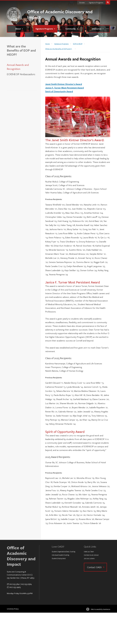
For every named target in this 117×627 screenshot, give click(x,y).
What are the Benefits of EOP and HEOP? (21, 50)
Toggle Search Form (108, 2)
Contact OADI (94, 567)
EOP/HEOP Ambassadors (21, 74)
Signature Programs (96, 2)
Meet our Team (89, 551)
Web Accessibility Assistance (100, 609)
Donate (82, 2)
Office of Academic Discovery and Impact (60, 14)
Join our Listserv (89, 558)
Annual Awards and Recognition (18, 67)
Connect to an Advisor (91, 555)
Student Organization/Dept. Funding (63, 551)
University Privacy (13, 608)
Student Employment (59, 558)
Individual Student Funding (60, 555)
